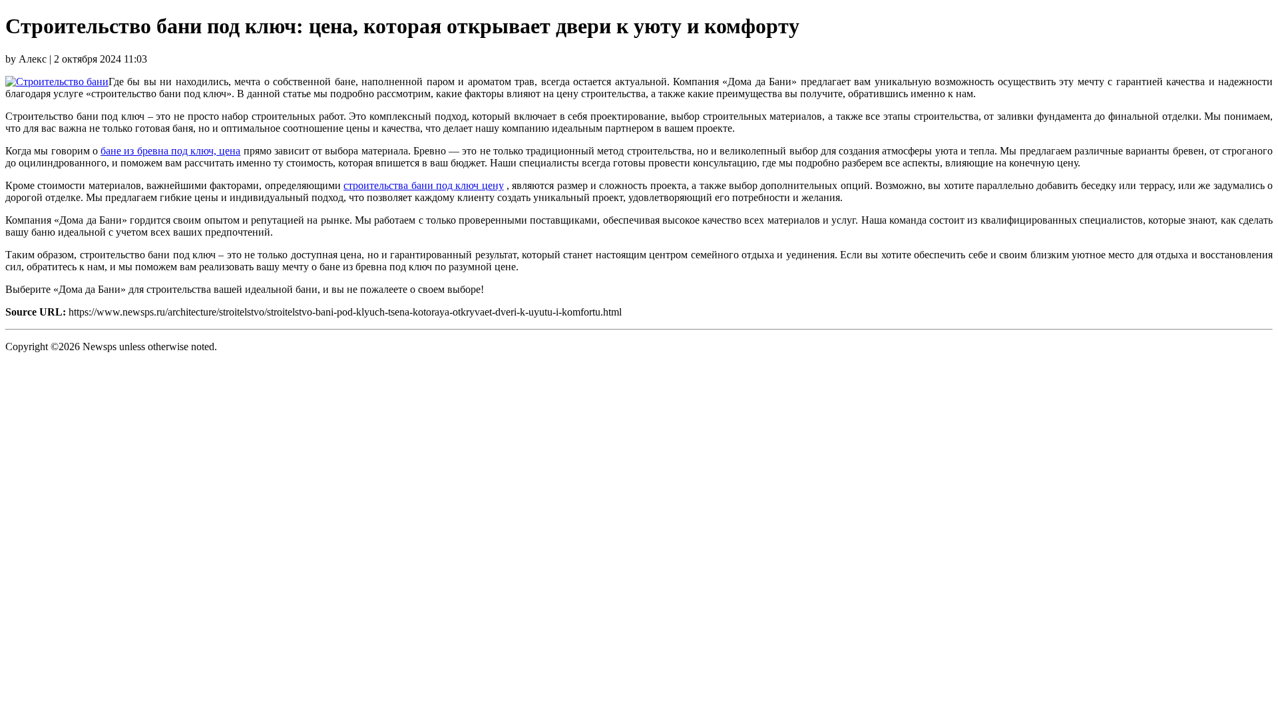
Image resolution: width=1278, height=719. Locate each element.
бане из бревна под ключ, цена (170, 150)
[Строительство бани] (56, 81)
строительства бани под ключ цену (423, 185)
